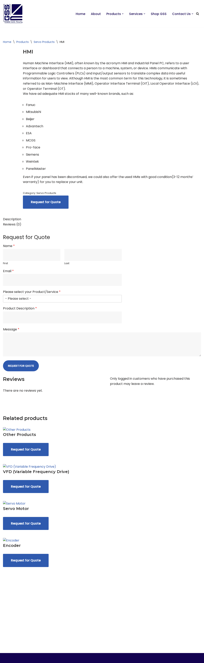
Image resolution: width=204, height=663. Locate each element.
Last (66, 263)
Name (9, 246)
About (96, 14)
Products (22, 42)
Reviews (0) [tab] (12, 224)
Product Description (20, 308)
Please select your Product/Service (32, 292)
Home (80, 14)
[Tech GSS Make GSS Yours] (13, 14)
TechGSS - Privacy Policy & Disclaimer (33, 658)
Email (8, 271)
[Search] (197, 13)
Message (11, 329)
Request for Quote (46, 202)
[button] (123, 14)
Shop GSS (159, 14)
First (5, 263)
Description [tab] (12, 219)
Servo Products (44, 42)
